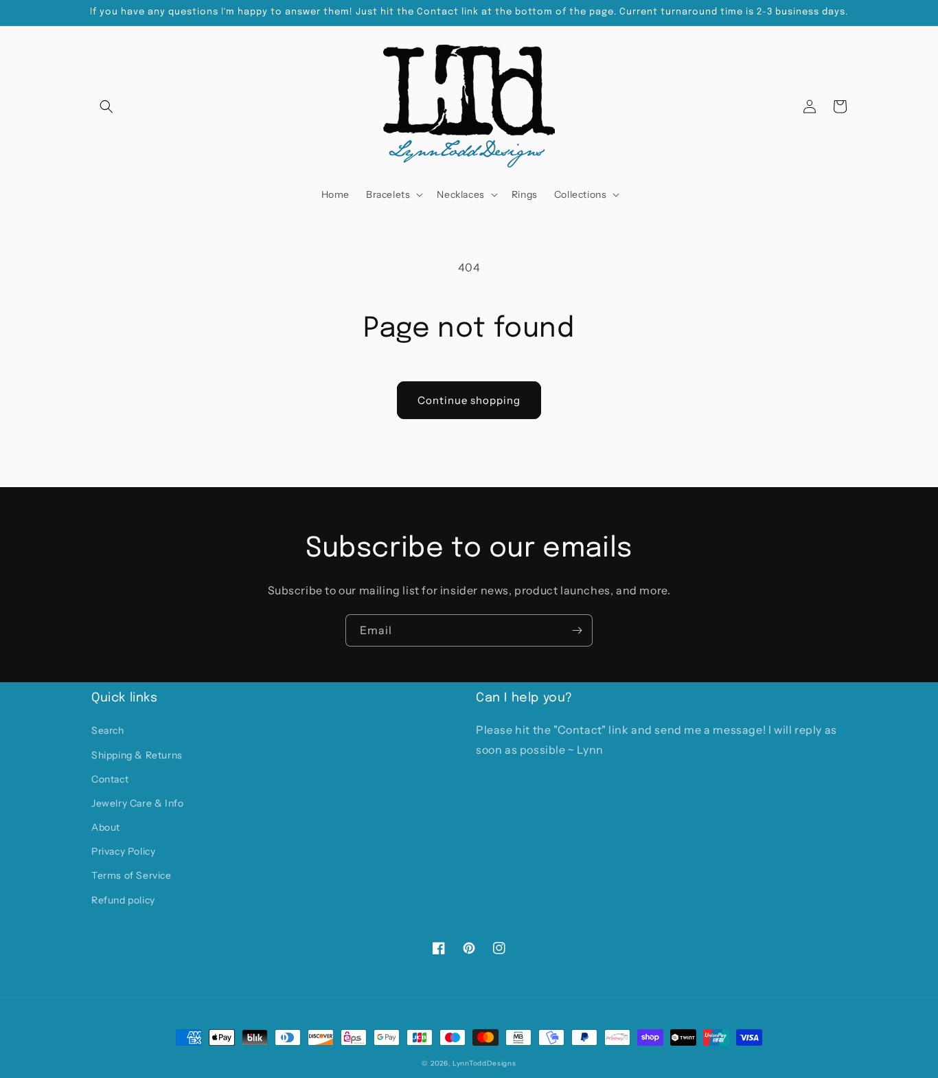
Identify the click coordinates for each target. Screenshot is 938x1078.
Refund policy (123, 900)
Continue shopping (469, 400)
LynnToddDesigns (484, 1063)
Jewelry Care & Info (137, 803)
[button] (106, 106)
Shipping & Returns (137, 755)
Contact (109, 779)
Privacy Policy (123, 851)
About (105, 827)
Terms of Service (131, 875)
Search (107, 730)
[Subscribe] (577, 630)
